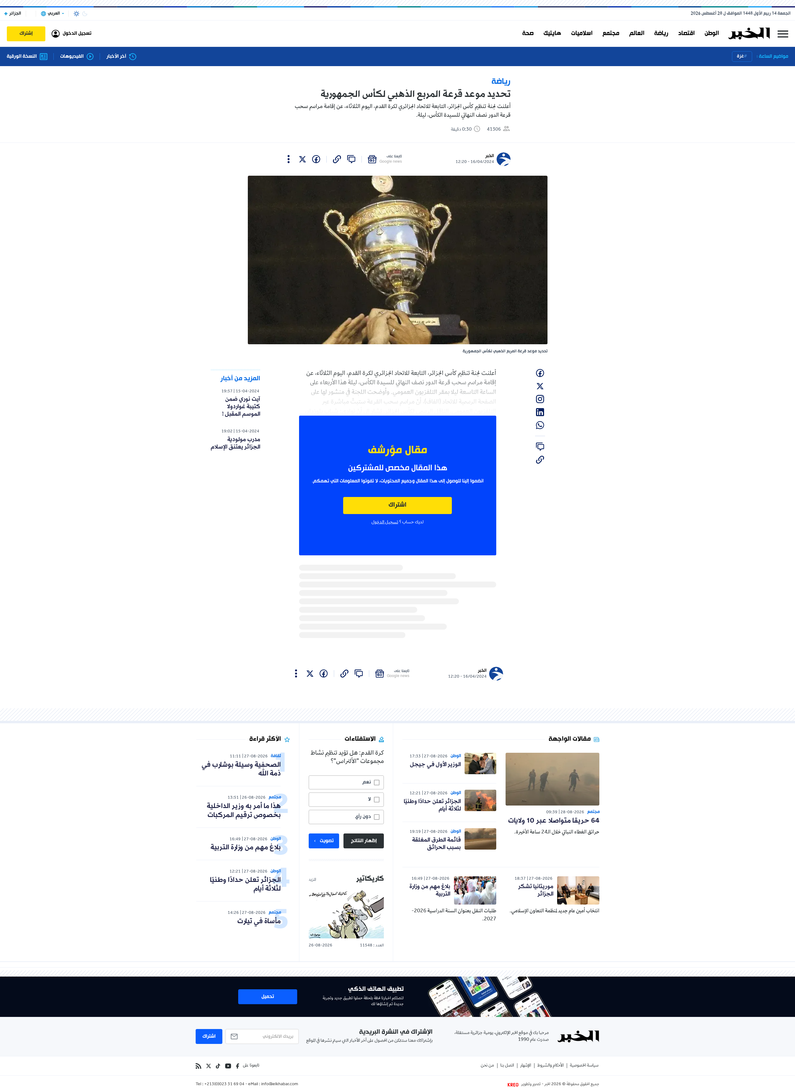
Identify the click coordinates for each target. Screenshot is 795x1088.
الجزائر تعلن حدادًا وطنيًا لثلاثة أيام (432, 805)
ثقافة (276, 756)
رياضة (661, 33)
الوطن (712, 33)
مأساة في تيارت (259, 921)
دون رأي (363, 816)
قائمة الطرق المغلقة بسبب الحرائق (436, 843)
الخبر (489, 156)
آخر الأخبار (116, 57)
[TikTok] (218, 1066)
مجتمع (610, 33)
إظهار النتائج (364, 841)
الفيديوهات (72, 57)
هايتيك (552, 33)
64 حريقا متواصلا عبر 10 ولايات (553, 821)
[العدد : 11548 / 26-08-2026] (346, 914)
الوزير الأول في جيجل (435, 765)
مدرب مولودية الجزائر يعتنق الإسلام (235, 443)
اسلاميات (582, 33)
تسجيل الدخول (384, 522)
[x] (302, 159)
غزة (740, 56)
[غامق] (84, 13)
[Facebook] (237, 1066)
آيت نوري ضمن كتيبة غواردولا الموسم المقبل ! (241, 406)
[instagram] (540, 399)
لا (369, 799)
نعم (366, 782)
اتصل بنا (507, 1065)
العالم (636, 33)
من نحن (487, 1065)
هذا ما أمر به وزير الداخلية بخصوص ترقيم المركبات (244, 810)
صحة (528, 33)
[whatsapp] (540, 425)
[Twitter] (208, 1066)
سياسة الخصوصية (584, 1065)
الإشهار (525, 1065)
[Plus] (288, 159)
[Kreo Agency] (514, 1084)
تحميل (267, 996)
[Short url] (337, 159)
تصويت (327, 841)
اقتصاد (686, 33)
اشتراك (397, 505)
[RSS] (198, 1066)
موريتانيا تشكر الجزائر (535, 890)
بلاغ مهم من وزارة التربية (429, 890)
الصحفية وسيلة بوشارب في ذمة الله (241, 769)
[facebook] (316, 159)
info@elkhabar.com (279, 1084)
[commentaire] (351, 159)
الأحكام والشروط (550, 1065)
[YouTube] (228, 1066)
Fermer (783, 33)
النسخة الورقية (22, 57)
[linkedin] (540, 412)
